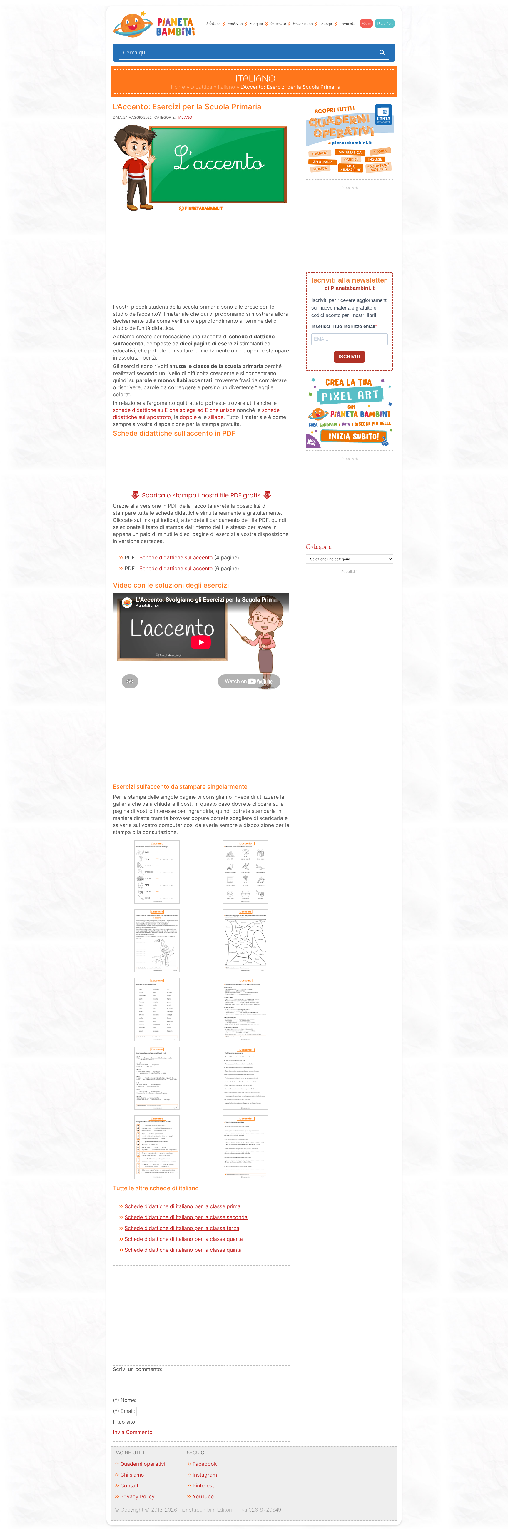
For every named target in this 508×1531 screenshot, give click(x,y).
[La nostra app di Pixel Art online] (350, 446)
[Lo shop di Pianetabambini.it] (349, 139)
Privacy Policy (137, 1496)
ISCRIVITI (349, 356)
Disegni (326, 24)
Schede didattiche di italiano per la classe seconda (186, 1217)
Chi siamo (132, 1475)
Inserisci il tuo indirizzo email (343, 326)
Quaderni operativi (142, 1464)
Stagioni (257, 24)
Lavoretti (348, 24)
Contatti (130, 1485)
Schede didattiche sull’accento (176, 557)
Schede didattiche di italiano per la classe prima (182, 1206)
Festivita (235, 24)
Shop (366, 24)
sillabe (215, 417)
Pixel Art (385, 24)
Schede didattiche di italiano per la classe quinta (183, 1250)
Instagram (205, 1475)
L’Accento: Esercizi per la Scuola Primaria (187, 106)
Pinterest (203, 1485)
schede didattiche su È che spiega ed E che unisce (174, 410)
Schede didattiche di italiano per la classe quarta (184, 1239)
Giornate (278, 24)
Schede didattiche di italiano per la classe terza (182, 1228)
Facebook (205, 1464)
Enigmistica (303, 24)
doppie (188, 417)
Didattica (213, 24)
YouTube (203, 1496)
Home (178, 87)
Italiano (226, 87)
